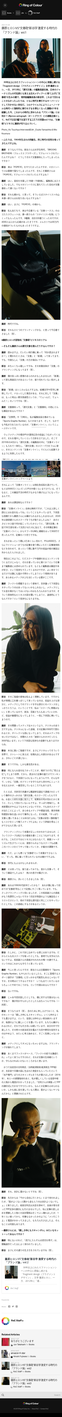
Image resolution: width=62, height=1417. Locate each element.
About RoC (35, 1409)
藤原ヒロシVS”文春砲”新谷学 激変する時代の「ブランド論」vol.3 (34, 1382)
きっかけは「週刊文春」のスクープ (28, 795)
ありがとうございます (22, 1341)
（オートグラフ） (25, 116)
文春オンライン (39, 424)
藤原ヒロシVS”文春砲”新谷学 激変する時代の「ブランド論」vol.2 (34, 1367)
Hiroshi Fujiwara (20, 1356)
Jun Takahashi (19, 1344)
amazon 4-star (18, 1353)
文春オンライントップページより (17, 479)
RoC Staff (17, 1372)
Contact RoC (44, 1409)
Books (31, 1344)
